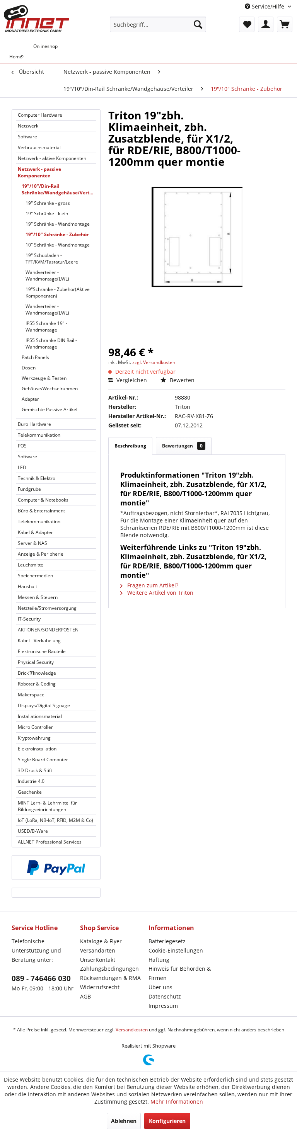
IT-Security (29, 619)
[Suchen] (198, 24)
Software (27, 136)
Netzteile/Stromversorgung (47, 608)
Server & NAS (32, 543)
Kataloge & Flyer (101, 941)
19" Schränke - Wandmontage (58, 224)
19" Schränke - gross (48, 203)
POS (22, 445)
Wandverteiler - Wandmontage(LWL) (47, 275)
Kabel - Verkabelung (39, 640)
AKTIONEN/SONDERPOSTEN (48, 629)
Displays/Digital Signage (44, 705)
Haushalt (27, 586)
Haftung (158, 959)
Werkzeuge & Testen (44, 378)
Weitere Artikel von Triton (159, 592)
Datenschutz (164, 996)
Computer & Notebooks (43, 500)
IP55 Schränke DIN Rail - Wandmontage (51, 343)
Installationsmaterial (40, 716)
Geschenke (30, 792)
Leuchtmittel (31, 564)
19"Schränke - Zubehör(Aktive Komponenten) (58, 292)
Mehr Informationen (176, 1101)
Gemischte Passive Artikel (49, 409)
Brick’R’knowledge (37, 673)
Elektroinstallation (37, 748)
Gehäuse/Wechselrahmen (50, 388)
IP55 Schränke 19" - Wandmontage (46, 326)
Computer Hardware (40, 115)
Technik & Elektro (36, 478)
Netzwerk (28, 125)
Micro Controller (35, 727)
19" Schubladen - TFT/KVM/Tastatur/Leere (52, 258)
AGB (85, 996)
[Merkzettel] (246, 24)
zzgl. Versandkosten (153, 362)
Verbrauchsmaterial (39, 147)
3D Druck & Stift (35, 770)
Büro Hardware (34, 424)
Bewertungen (182, 445)
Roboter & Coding (37, 683)
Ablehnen (124, 1120)
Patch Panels (35, 357)
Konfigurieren (167, 1120)
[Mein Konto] (265, 24)
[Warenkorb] (284, 24)
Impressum (163, 1005)
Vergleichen (131, 380)
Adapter (30, 399)
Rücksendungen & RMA (110, 978)
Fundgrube (29, 489)
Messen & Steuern (38, 597)
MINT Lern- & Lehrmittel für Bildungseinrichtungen (47, 806)
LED (22, 467)
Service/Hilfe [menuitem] (268, 6)
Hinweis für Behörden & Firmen (179, 973)
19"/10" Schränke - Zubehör (57, 234)
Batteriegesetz (167, 941)
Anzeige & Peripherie (40, 554)
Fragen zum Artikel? (152, 585)
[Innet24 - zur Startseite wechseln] (36, 18)
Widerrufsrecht (99, 987)
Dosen (29, 367)
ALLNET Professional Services (50, 842)
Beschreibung (130, 445)
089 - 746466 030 (41, 978)
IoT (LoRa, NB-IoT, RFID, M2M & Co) (55, 820)
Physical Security (36, 662)
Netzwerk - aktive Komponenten (52, 158)
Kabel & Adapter (35, 532)
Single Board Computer (43, 759)
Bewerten (181, 380)
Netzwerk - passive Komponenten (39, 172)
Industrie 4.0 (31, 781)
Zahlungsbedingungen (109, 968)
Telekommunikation (39, 435)
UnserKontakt (97, 959)
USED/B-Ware (33, 831)
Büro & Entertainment (41, 510)
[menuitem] (158, 24)
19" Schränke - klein (47, 213)
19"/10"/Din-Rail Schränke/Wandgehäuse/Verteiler (59, 189)
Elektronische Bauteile (42, 651)
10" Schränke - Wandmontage (58, 245)
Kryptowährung (34, 738)
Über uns (160, 987)
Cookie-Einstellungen (175, 950)
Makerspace (31, 694)
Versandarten (97, 950)
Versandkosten (132, 1029)
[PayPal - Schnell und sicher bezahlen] (56, 867)
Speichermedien (35, 575)
